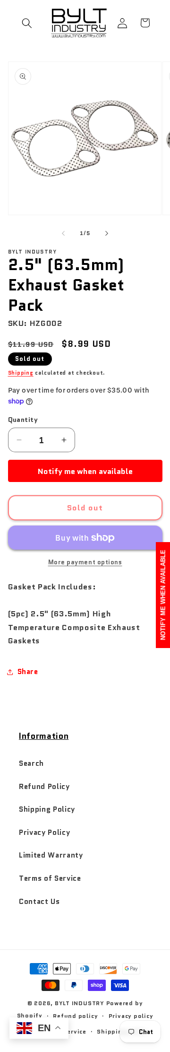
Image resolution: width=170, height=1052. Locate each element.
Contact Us (39, 901)
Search (31, 763)
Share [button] (27, 671)
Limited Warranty (51, 855)
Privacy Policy (44, 832)
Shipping (21, 373)
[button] (27, 22)
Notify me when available (85, 471)
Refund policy (75, 1016)
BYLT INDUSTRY (79, 1003)
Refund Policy (44, 786)
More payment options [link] (85, 562)
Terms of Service (50, 878)
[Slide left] (63, 233)
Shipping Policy (47, 809)
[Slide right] (106, 233)
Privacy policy (131, 1016)
